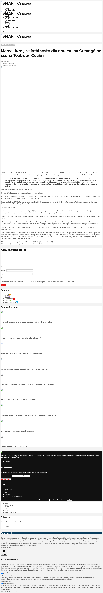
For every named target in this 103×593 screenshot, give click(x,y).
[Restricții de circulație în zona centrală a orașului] (5, 394)
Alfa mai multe (30, 546)
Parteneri (7, 491)
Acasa (7, 8)
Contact (7, 494)
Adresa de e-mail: (6, 476)
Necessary (6, 574)
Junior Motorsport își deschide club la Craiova (17, 431)
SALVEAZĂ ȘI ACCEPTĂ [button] (9, 591)
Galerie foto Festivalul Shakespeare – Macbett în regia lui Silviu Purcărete (27, 384)
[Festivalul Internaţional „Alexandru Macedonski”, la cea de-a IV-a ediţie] (3, 316)
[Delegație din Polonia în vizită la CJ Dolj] (5, 441)
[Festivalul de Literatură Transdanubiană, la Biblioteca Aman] (5, 348)
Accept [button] (22, 546)
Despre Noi (8, 489)
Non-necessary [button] (6, 582)
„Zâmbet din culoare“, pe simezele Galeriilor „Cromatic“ (21, 338)
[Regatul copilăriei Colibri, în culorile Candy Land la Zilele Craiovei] (5, 363)
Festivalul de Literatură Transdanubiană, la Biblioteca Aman (22, 353)
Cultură (7, 24)
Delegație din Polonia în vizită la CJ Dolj (15, 446)
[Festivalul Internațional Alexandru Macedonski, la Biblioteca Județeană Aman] (3, 409)
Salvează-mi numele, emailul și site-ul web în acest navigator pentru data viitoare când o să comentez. (38, 282)
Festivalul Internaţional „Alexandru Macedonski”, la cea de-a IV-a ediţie (26, 322)
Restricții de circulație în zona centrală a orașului (18, 399)
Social (7, 22)
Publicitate (8, 493)
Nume (3, 270)
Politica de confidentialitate (13, 496)
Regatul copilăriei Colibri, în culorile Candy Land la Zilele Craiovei (24, 369)
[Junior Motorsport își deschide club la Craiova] (5, 425)
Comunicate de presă (8, 45)
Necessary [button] (4, 572)
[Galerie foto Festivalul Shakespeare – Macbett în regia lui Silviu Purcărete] (5, 378)
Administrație (10, 10)
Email (3, 274)
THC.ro (69, 500)
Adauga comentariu (7, 63)
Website (4, 278)
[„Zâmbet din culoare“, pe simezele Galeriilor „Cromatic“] (3, 332)
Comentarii (4, 267)
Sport (7, 16)
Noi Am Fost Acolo (12, 18)
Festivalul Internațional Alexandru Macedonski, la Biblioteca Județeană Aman (28, 415)
